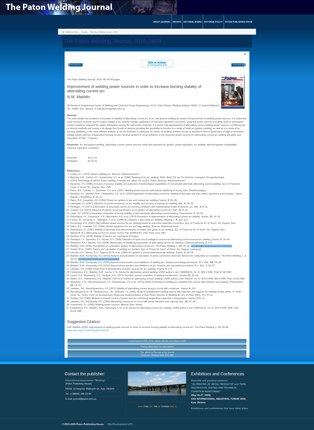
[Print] (245, 53)
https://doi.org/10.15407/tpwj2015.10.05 (211, 246)
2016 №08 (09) (239, 65)
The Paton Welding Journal (100, 32)
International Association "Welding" (85, 380)
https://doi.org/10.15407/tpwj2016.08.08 (87, 330)
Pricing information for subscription (157, 346)
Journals (84, 32)
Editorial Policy (213, 21)
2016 (116, 32)
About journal (161, 21)
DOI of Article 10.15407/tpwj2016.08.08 (157, 63)
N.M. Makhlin (74, 327)
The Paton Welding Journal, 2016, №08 (112, 41)
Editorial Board (192, 21)
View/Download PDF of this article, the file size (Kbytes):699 (157, 341)
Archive (177, 21)
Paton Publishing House (238, 21)
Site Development (120, 424)
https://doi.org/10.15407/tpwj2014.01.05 (98, 259)
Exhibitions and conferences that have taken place (219, 408)
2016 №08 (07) (75, 65)
